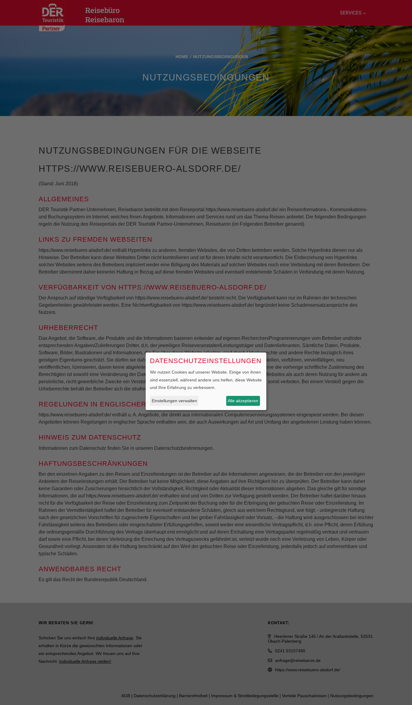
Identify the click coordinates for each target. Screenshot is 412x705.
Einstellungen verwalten (174, 400)
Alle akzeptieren (243, 400)
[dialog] (206, 381)
